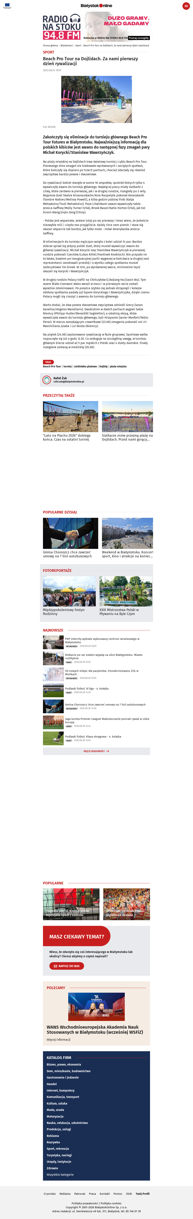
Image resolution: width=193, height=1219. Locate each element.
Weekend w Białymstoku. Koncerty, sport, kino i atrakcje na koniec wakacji (129, 554)
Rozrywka (53, 1142)
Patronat (79, 1193)
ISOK (129, 1193)
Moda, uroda (55, 1110)
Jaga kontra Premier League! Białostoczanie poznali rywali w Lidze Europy (107, 720)
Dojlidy (103, 366)
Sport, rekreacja (58, 1148)
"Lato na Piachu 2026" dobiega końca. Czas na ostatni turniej (66, 438)
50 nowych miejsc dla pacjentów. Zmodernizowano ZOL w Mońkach (102, 672)
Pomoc (117, 1193)
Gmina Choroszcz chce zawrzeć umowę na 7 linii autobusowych (67, 554)
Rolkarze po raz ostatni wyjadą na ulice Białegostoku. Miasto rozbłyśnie (103, 656)
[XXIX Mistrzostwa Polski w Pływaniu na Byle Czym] (126, 591)
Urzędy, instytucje (59, 1161)
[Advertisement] (96, 475)
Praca (92, 1193)
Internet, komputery (60, 1090)
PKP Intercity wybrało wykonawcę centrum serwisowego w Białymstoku (102, 640)
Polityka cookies (111, 1203)
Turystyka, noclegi (59, 1155)
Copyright (72, 1207)
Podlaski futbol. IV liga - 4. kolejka (87, 688)
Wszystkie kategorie (60, 1174)
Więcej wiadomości (94, 751)
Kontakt (105, 1193)
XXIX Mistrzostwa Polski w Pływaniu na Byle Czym (119, 612)
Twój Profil (142, 1193)
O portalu (50, 1193)
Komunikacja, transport (63, 1097)
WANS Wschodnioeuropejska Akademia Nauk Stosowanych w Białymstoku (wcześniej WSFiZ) (95, 1030)
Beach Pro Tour (52, 366)
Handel (52, 1084)
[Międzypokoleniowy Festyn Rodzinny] (69, 591)
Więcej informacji (58, 1039)
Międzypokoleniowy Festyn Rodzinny (64, 612)
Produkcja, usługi (59, 1129)
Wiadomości (67, 45)
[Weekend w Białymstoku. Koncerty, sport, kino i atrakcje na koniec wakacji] (129, 533)
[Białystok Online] (96, 6)
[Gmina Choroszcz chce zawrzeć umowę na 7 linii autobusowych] (70, 533)
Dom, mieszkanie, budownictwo (68, 1071)
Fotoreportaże (57, 570)
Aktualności (71, 646)
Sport (78, 45)
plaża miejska (118, 366)
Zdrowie (52, 1168)
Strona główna (50, 45)
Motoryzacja (55, 1116)
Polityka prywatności (85, 1203)
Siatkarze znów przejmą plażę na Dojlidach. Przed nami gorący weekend (127, 438)
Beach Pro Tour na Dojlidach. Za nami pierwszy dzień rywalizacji (116, 45)
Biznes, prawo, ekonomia (64, 1064)
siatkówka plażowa (85, 366)
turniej (68, 366)
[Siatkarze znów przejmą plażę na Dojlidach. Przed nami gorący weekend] (129, 416)
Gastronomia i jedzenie (63, 1077)
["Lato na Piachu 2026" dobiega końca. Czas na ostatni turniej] (70, 416)
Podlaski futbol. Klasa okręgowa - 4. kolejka (93, 736)
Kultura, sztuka (57, 1103)
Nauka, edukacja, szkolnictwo (67, 1123)
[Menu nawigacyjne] (186, 6)
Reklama (53, 1136)
